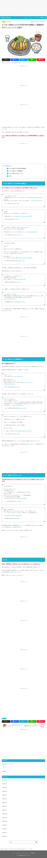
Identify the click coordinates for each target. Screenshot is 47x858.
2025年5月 (4, 795)
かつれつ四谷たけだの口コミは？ (15, 173)
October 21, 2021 (21, 260)
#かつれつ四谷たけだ (16, 216)
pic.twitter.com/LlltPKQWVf (26, 216)
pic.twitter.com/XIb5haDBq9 (27, 257)
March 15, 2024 (22, 301)
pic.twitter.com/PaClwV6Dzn (21, 498)
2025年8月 (4, 783)
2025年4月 (4, 798)
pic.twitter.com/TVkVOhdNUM (10, 298)
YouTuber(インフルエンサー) (8, 763)
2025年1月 (4, 810)
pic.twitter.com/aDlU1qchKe (36, 200)
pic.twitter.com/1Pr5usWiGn (26, 430)
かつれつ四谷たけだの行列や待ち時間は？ (17, 168)
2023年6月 (4, 836)
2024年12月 (4, 813)
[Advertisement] (23, 8)
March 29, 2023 (18, 501)
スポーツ (4, 767)
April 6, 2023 (15, 219)
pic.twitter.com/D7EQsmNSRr (19, 279)
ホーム (26, 17)
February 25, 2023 (22, 408)
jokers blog (6, 18)
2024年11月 (4, 817)
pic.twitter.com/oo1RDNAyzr (17, 405)
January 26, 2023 (15, 203)
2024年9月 (4, 825)
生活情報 (3, 21)
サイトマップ (30, 17)
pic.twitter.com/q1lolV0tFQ (17, 515)
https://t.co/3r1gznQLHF (18, 376)
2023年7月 (4, 832)
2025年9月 (4, 780)
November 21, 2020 (15, 433)
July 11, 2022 (18, 282)
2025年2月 (4, 806)
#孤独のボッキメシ (24, 382)
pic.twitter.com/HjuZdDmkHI (31, 231)
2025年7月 (4, 787)
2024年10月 (4, 821)
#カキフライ (30, 382)
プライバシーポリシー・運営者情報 (38, 17)
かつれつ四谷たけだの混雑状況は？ (15, 170)
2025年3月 (4, 802)
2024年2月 (4, 828)
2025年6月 (4, 791)
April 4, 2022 (16, 386)
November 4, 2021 (17, 234)
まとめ (9, 175)
